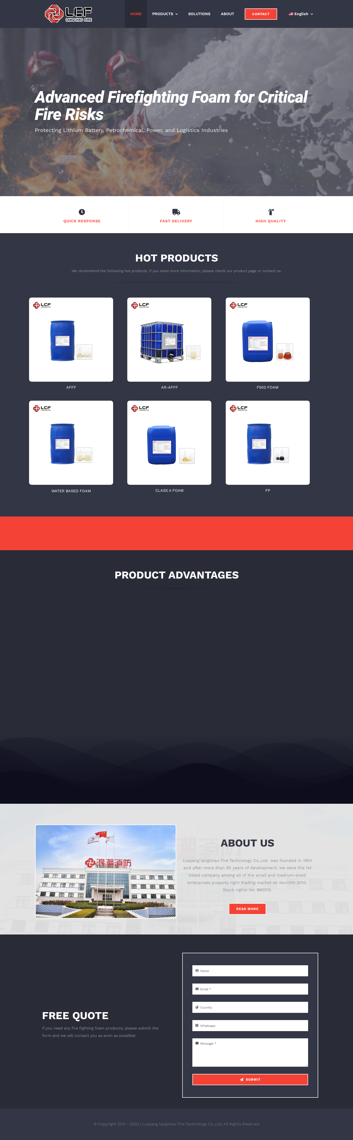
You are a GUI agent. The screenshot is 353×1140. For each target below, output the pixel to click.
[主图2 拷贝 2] (268, 299)
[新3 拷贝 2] (169, 299)
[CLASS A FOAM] (169, 402)
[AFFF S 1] (71, 299)
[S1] (71, 402)
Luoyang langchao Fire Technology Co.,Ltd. (182, 1124)
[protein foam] (268, 402)
